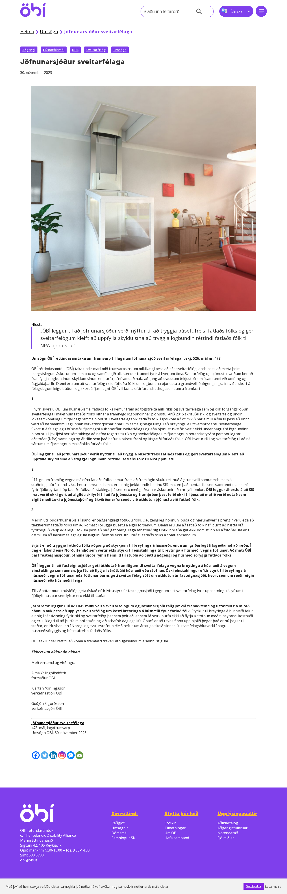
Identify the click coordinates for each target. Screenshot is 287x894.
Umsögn (49, 32)
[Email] (79, 755)
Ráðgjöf (118, 823)
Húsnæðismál (53, 50)
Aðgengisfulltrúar (232, 827)
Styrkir (170, 823)
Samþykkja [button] (253, 886)
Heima (27, 32)
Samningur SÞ (123, 837)
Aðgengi (28, 50)
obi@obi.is (28, 860)
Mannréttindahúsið (36, 840)
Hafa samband (177, 837)
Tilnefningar (175, 827)
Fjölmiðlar (225, 837)
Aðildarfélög (227, 823)
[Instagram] (62, 755)
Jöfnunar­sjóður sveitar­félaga (57, 722)
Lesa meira (273, 886)
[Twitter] (44, 755)
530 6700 (36, 855)
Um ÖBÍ (171, 832)
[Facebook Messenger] (71, 755)
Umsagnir (119, 827)
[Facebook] (36, 755)
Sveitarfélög (96, 50)
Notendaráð (227, 832)
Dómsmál (119, 832)
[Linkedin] (53, 755)
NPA (75, 50)
